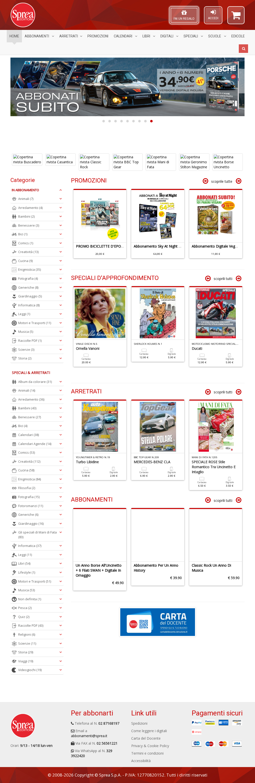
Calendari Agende (34, 443)
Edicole (238, 36)
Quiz (23, 616)
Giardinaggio (30, 296)
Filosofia (26, 488)
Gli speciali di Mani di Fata (37, 534)
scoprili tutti (223, 278)
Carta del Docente (146, 738)
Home (14, 36)
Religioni (26, 634)
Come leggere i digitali (149, 730)
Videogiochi (30, 670)
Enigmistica (29, 269)
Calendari (123, 36)
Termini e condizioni (147, 753)
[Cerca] (243, 48)
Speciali (191, 36)
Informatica (29, 305)
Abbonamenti (37, 36)
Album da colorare (35, 381)
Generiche (28, 287)
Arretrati (68, 36)
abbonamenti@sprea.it (89, 735)
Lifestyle (26, 572)
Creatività (28, 252)
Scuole (215, 36)
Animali (25, 198)
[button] (236, 17)
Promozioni (97, 36)
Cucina (25, 261)
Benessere (28, 225)
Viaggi (25, 661)
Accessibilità (141, 760)
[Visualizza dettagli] (27, 162)
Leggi (24, 314)
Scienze (26, 349)
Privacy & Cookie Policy (150, 745)
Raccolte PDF (30, 340)
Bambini (26, 216)
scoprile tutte (221, 181)
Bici (22, 234)
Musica (25, 331)
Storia (24, 358)
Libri (146, 36)
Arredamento (30, 207)
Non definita (29, 599)
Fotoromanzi (30, 506)
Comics (25, 243)
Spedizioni (139, 723)
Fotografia (28, 278)
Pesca (25, 608)
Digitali (167, 36)
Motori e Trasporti (34, 323)
